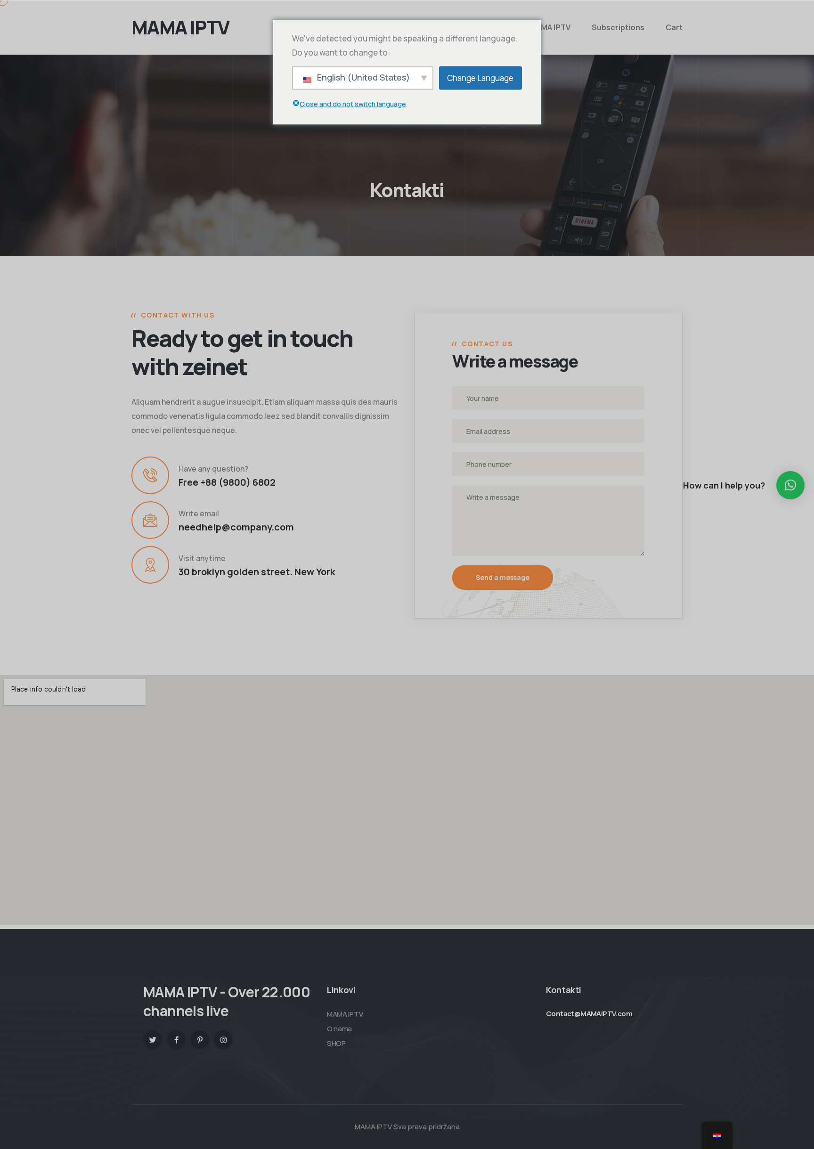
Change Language (480, 77)
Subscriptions (618, 27)
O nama (339, 1029)
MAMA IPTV (549, 27)
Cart (674, 27)
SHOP (336, 1043)
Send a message (502, 577)
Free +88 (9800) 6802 (227, 482)
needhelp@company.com (236, 527)
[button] (790, 485)
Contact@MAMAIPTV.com (589, 1014)
